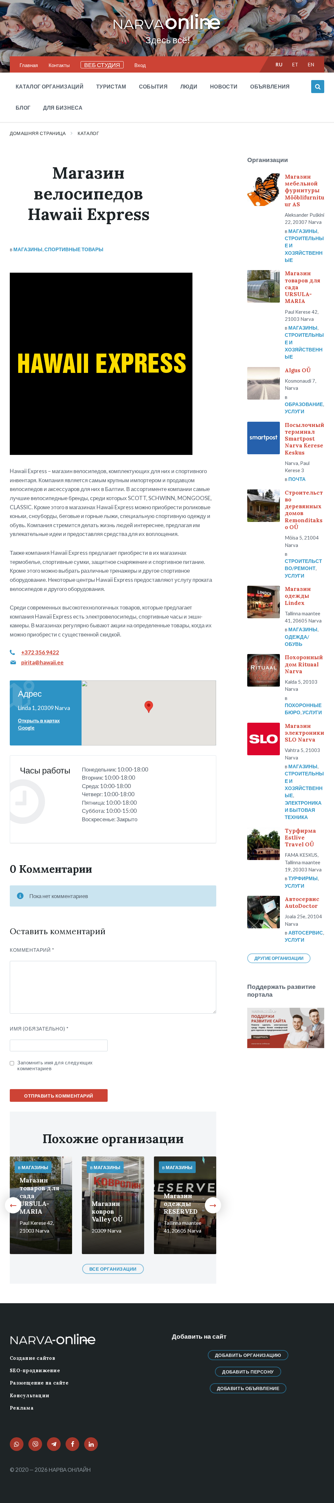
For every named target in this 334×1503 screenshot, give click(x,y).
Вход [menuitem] (140, 65)
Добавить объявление (248, 1388)
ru (279, 64)
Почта (297, 479)
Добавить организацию (248, 1355)
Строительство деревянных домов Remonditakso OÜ (304, 510)
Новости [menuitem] (223, 86)
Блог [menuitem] (23, 107)
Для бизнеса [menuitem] (63, 107)
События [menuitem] (153, 86)
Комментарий (32, 950)
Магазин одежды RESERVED (180, 1203)
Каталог (88, 133)
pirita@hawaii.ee (42, 662)
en (311, 64)
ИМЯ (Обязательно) (39, 1029)
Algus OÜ (298, 370)
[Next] (213, 1205)
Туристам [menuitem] (111, 86)
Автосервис (305, 933)
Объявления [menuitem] (270, 86)
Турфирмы (303, 878)
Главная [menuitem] (29, 65)
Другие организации (278, 958)
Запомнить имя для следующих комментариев (55, 1065)
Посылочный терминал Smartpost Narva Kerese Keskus (304, 438)
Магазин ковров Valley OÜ (107, 1211)
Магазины (27, 249)
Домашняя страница (38, 133)
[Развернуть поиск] (317, 86)
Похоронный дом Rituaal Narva (304, 664)
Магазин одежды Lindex (298, 596)
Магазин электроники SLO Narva (304, 733)
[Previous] (13, 1205)
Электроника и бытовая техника (303, 810)
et (295, 64)
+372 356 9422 (40, 652)
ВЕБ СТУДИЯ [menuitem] (102, 64)
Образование (304, 404)
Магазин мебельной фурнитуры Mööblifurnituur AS (304, 190)
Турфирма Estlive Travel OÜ (300, 837)
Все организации (113, 1269)
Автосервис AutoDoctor (302, 902)
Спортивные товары (73, 249)
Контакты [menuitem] (59, 65)
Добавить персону (248, 1371)
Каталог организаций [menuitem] (50, 86)
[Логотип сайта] (167, 29)
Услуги (294, 411)
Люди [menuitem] (188, 86)
